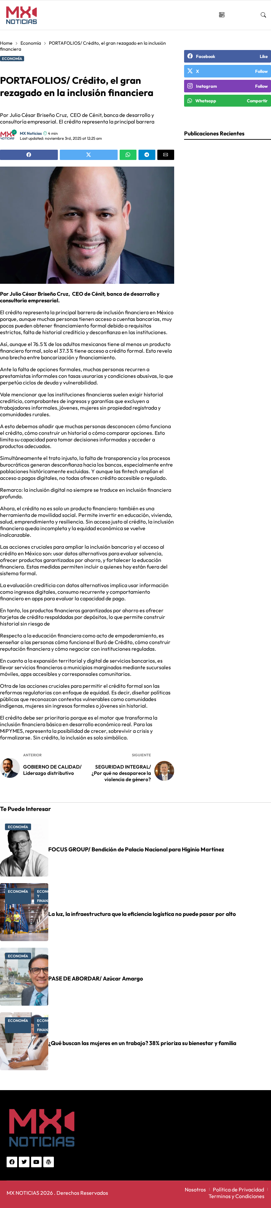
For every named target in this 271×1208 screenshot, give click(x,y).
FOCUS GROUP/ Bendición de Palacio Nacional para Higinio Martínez (136, 849)
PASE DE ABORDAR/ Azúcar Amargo (95, 978)
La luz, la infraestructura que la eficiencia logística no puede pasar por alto (142, 913)
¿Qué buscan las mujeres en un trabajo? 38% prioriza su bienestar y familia (142, 1042)
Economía (30, 43)
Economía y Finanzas (47, 896)
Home (6, 43)
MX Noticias (31, 133)
